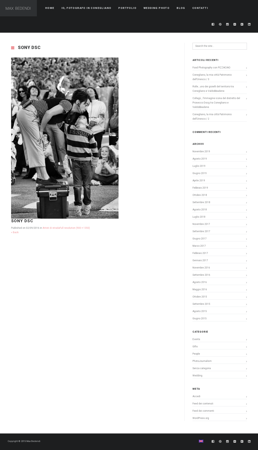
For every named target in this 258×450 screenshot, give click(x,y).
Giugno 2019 (199, 173)
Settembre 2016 (201, 275)
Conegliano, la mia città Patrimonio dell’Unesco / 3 (212, 77)
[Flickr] (235, 24)
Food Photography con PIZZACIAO (211, 67)
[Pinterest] (220, 24)
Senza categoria (201, 368)
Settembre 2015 (201, 304)
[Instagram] (228, 24)
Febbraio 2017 (200, 253)
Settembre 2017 (201, 231)
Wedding (197, 375)
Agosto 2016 (199, 282)
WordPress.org (200, 418)
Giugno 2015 (199, 318)
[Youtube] (242, 24)
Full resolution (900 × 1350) (75, 228)
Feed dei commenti (203, 410)
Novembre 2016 (201, 267)
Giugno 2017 (199, 238)
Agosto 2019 (199, 158)
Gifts (195, 346)
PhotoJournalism (202, 361)
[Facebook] (213, 24)
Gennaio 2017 (200, 260)
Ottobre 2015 (199, 296)
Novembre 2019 (201, 151)
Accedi (196, 396)
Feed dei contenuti (202, 403)
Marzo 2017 (199, 245)
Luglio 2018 (198, 216)
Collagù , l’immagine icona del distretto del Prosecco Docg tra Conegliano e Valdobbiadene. (216, 103)
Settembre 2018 (201, 202)
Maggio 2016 (199, 289)
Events (196, 339)
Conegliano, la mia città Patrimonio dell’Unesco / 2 (212, 116)
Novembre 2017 (201, 224)
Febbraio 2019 (200, 187)
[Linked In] (249, 24)
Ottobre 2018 (199, 195)
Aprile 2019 (198, 180)
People (196, 353)
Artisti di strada (51, 228)
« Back (15, 232)
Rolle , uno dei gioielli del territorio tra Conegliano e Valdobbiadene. (213, 88)
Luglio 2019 (198, 166)
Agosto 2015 (199, 311)
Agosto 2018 (199, 209)
